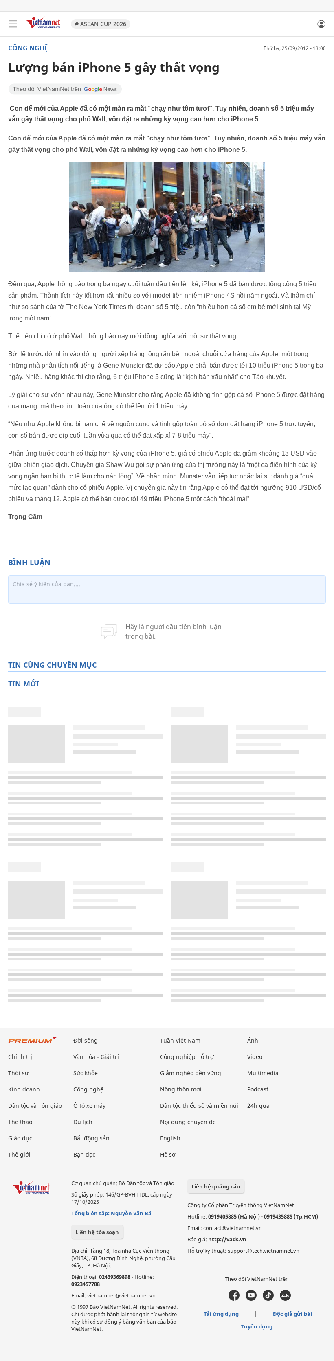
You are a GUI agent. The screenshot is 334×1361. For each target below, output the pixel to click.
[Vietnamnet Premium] (32, 1044)
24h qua (258, 1105)
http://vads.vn (227, 1239)
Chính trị (20, 1057)
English (170, 1138)
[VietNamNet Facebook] (234, 1298)
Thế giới (19, 1154)
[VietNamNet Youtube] (251, 1298)
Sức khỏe (85, 1073)
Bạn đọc (84, 1154)
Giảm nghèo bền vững (190, 1073)
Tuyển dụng (256, 1326)
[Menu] (13, 24)
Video (254, 1057)
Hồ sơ (168, 1154)
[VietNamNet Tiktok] (268, 1298)
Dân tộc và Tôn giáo (35, 1105)
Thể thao (20, 1122)
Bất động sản (91, 1138)
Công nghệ (28, 48)
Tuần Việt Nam (180, 1040)
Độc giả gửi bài (292, 1313)
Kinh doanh (24, 1089)
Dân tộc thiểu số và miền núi (199, 1105)
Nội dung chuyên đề (188, 1122)
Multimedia (263, 1073)
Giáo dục (20, 1138)
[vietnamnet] (44, 29)
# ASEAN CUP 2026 (100, 24)
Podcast (257, 1089)
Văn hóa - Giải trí (96, 1057)
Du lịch (82, 1122)
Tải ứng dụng (221, 1313)
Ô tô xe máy (89, 1105)
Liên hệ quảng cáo (215, 1186)
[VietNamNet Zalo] (285, 1298)
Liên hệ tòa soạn (97, 1232)
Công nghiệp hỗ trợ (187, 1057)
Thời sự (18, 1073)
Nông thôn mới (181, 1089)
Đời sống (85, 1040)
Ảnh (252, 1040)
